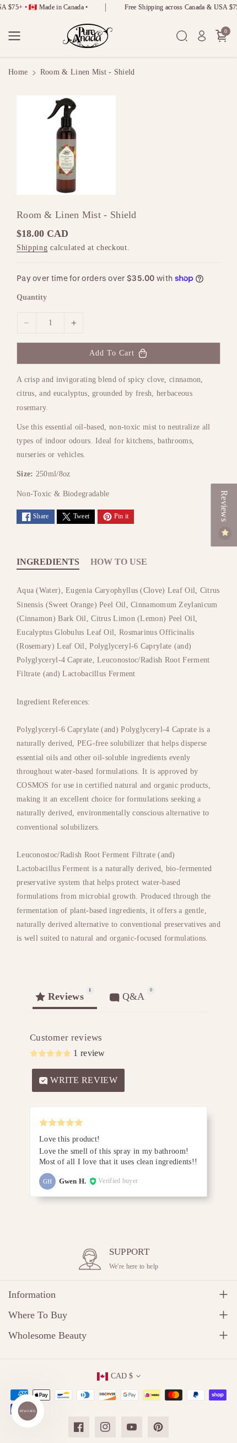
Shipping (32, 247)
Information (32, 1294)
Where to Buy (37, 1314)
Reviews (224, 507)
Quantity (32, 297)
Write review (82, 1080)
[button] (17, 35)
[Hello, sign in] (201, 35)
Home (18, 72)
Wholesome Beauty (47, 1335)
